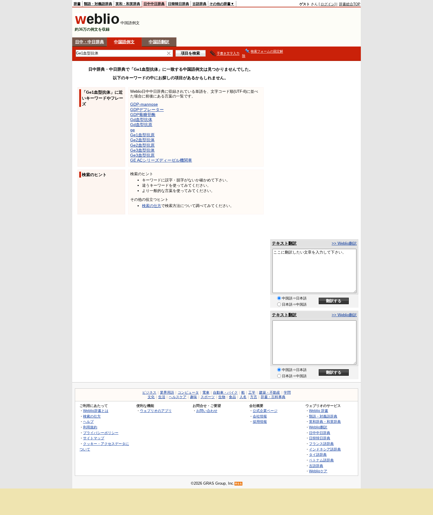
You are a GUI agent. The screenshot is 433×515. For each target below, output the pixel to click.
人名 (243, 397)
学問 (287, 392)
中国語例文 (124, 41)
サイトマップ (93, 438)
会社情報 (260, 416)
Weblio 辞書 (318, 411)
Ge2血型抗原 (142, 145)
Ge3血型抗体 (142, 150)
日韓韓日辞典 (178, 4)
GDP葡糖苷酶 (143, 114)
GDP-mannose (144, 104)
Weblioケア (318, 471)
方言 (253, 397)
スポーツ (208, 397)
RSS (238, 483)
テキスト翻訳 (284, 243)
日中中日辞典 (154, 4)
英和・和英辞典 (127, 4)
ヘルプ (88, 421)
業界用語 (167, 392)
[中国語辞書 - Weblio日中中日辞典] (97, 23)
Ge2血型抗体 (142, 140)
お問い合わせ (206, 411)
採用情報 (260, 421)
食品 (232, 397)
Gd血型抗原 (141, 124)
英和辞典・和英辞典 (325, 421)
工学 (251, 392)
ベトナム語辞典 (321, 460)
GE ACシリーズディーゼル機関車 (161, 160)
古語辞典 (199, 4)
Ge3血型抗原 (142, 155)
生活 (161, 397)
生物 (221, 397)
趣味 (193, 397)
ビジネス (149, 392)
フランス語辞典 (321, 444)
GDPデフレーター (147, 109)
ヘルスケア (177, 397)
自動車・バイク (225, 392)
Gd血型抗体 (141, 119)
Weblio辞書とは (95, 411)
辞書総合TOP (349, 4)
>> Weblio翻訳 (344, 243)
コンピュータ (188, 392)
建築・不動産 (269, 392)
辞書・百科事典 (273, 397)
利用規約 (90, 427)
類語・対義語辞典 (98, 4)
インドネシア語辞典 (325, 449)
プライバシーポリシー (100, 433)
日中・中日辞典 (89, 41)
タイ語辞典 (318, 454)
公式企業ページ (265, 411)
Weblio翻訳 (318, 427)
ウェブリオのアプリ (156, 411)
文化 (151, 397)
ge (132, 129)
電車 (205, 392)
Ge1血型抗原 (142, 135)
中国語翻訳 (159, 41)
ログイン (327, 4)
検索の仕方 (151, 205)
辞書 (77, 4)
